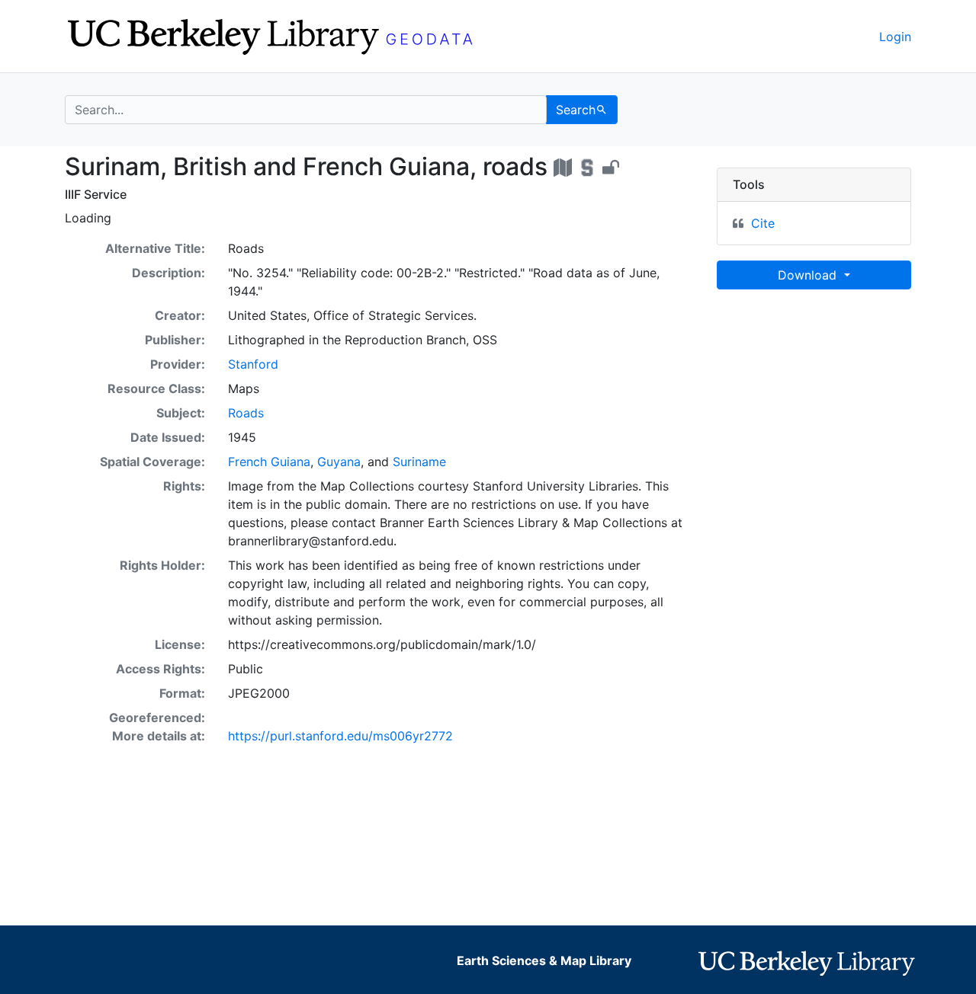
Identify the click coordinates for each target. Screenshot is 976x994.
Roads (246, 412)
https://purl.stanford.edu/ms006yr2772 (340, 735)
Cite (763, 223)
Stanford (253, 364)
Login (895, 36)
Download (809, 275)
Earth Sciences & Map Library (544, 960)
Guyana (339, 461)
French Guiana (269, 461)
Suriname (419, 461)
